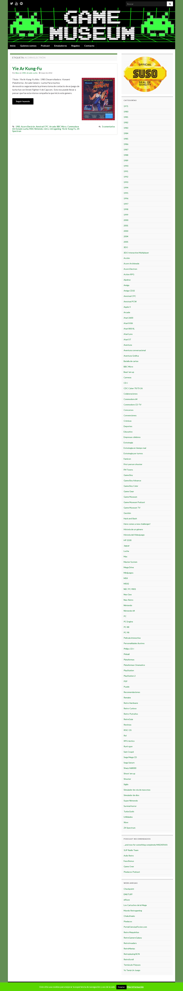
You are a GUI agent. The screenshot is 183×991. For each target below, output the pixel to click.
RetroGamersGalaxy (133, 937)
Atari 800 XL (129, 328)
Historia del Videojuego (134, 535)
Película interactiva (132, 638)
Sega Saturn (129, 762)
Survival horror (130, 806)
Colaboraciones (131, 393)
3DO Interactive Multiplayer (136, 252)
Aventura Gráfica (131, 356)
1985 (24, 73)
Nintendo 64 (129, 611)
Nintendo (38, 129)
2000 (126, 220)
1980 (126, 111)
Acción (127, 258)
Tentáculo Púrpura (132, 965)
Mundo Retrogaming (133, 910)
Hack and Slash (130, 518)
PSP (125, 681)
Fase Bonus (129, 861)
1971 (126, 106)
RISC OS (128, 730)
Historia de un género (133, 529)
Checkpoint (129, 889)
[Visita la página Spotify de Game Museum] (21, 3)
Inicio (13, 45)
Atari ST (127, 339)
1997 (126, 204)
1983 (126, 128)
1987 (126, 149)
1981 (126, 117)
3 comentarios (108, 126)
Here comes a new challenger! (137, 524)
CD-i (126, 383)
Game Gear (129, 491)
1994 (126, 187)
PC (125, 616)
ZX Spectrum (129, 828)
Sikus (17, 73)
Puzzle (126, 686)
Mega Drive (129, 567)
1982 (126, 122)
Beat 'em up (129, 372)
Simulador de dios (131, 795)
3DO (126, 247)
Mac (125, 556)
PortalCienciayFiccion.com (135, 927)
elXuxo (127, 899)
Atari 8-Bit (128, 323)
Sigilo (126, 784)
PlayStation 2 (130, 676)
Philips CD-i (129, 648)
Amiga (126, 285)
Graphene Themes (31, 987)
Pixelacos (128, 921)
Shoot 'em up (129, 773)
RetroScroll (129, 959)
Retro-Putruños (131, 714)
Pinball (127, 654)
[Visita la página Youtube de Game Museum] (16, 3)
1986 (126, 144)
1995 (126, 193)
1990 (126, 166)
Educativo (128, 431)
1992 (126, 176)
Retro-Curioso (130, 708)
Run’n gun (128, 746)
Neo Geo (128, 594)
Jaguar (127, 545)
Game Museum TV (132, 507)
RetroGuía (128, 719)
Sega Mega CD (130, 757)
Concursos (128, 410)
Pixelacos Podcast (132, 872)
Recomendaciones (132, 692)
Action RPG (129, 274)
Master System (130, 562)
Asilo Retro (129, 855)
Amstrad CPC (42, 126)
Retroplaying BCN (132, 954)
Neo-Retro (128, 600)
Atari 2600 (128, 318)
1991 (126, 171)
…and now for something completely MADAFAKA (146, 845)
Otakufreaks (129, 916)
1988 (126, 155)
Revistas (127, 724)
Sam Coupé (129, 752)
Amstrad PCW (130, 301)
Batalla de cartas (131, 361)
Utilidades (128, 817)
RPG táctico (129, 741)
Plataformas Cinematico (134, 665)
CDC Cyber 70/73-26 (133, 388)
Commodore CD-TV (132, 404)
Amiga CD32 (129, 290)
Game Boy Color (131, 486)
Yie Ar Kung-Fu (27, 68)
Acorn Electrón (28, 126)
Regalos (75, 45)
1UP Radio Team (131, 850)
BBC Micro (61, 126)
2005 (126, 242)
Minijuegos (128, 573)
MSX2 (126, 583)
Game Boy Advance (132, 480)
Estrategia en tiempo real (135, 448)
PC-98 (126, 632)
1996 (126, 198)
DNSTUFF (128, 894)
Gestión (127, 513)
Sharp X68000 (130, 768)
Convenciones (130, 415)
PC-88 (126, 627)
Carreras (127, 377)
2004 (126, 236)
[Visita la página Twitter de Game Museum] (11, 3)
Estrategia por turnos (133, 453)
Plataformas (129, 659)
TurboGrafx (129, 811)
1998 (126, 209)
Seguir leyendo (23, 101)
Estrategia (128, 442)
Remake (127, 697)
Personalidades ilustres (134, 643)
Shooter (127, 779)
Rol (125, 735)
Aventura (128, 345)
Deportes (128, 426)
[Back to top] (176, 984)
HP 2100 (127, 540)
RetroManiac (129, 948)
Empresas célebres (132, 437)
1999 (126, 214)
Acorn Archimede (131, 263)
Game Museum (130, 497)
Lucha (35, 73)
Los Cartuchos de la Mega (135, 905)
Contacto (89, 45)
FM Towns (128, 469)
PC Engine (128, 621)
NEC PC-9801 (130, 589)
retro (46, 129)
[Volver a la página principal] (91, 25)
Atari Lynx (128, 334)
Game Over (129, 866)
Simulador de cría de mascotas (137, 790)
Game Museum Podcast (134, 502)
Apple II (127, 307)
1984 (126, 133)
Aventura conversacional (135, 350)
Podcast (45, 45)
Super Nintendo (131, 800)
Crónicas (128, 421)
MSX (31, 129)
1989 (126, 160)
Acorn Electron (130, 269)
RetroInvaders (130, 943)
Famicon (127, 459)
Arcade (29, 73)
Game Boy (128, 475)
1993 (126, 182)
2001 (126, 225)
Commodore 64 (130, 399)
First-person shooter (133, 464)
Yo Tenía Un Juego (132, 970)
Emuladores (60, 45)
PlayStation (129, 670)
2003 (126, 231)
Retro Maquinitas (131, 932)
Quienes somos (28, 45)
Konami (18, 129)
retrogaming (55, 129)
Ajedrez (127, 280)
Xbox (126, 822)
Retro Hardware (131, 703)
